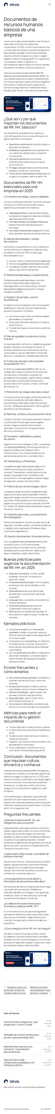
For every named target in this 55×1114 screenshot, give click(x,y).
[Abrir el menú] (49, 4)
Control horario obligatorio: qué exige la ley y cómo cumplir (21, 1023)
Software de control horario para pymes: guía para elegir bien (21, 1036)
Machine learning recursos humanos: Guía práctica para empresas (18, 1049)
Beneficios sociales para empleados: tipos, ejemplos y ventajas (40, 990)
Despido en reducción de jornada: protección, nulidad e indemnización (15, 990)
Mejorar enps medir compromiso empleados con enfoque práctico (19, 1062)
